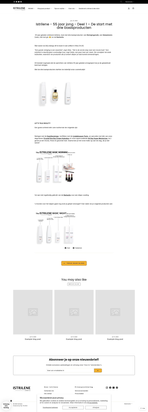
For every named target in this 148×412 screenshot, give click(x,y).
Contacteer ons (49, 391)
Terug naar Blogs (75, 263)
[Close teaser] (11, 401)
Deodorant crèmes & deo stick (89, 8)
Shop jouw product (44, 8)
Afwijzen (96, 407)
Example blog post (33, 339)
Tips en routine (59, 8)
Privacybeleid (79, 393)
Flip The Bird (23, 405)
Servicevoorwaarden (81, 391)
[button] (6, 405)
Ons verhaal (48, 393)
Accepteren (73, 407)
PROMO (31, 8)
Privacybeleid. (92, 403)
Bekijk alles (74, 284)
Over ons (71, 8)
